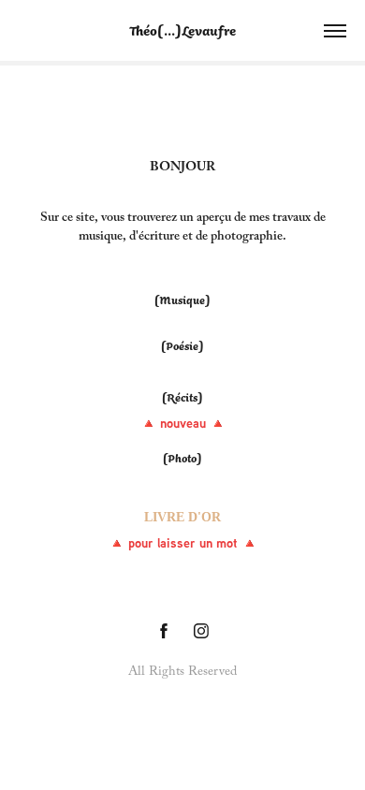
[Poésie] (182, 346)
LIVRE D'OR (182, 517)
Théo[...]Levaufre (182, 30)
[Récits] (182, 397)
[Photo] (182, 458)
